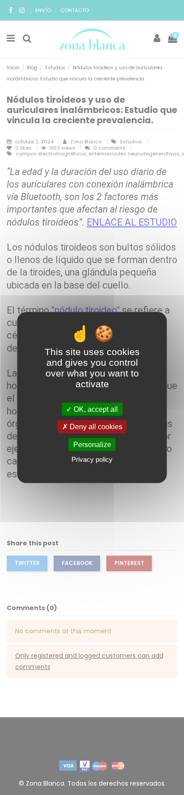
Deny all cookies (95, 427)
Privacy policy (92, 459)
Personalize (92, 444)
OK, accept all (95, 409)
